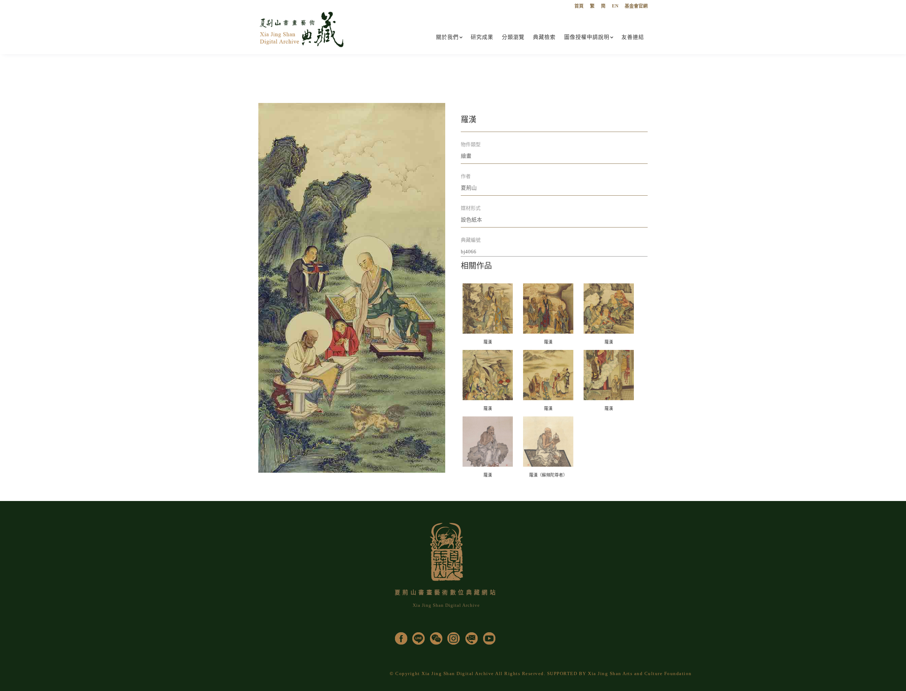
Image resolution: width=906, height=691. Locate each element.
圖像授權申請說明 (586, 37)
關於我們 (447, 37)
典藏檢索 (544, 37)
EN (615, 6)
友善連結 (632, 37)
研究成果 (482, 37)
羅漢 (487, 342)
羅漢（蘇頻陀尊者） (548, 475)
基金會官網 (636, 6)
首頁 (579, 6)
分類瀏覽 (513, 37)
